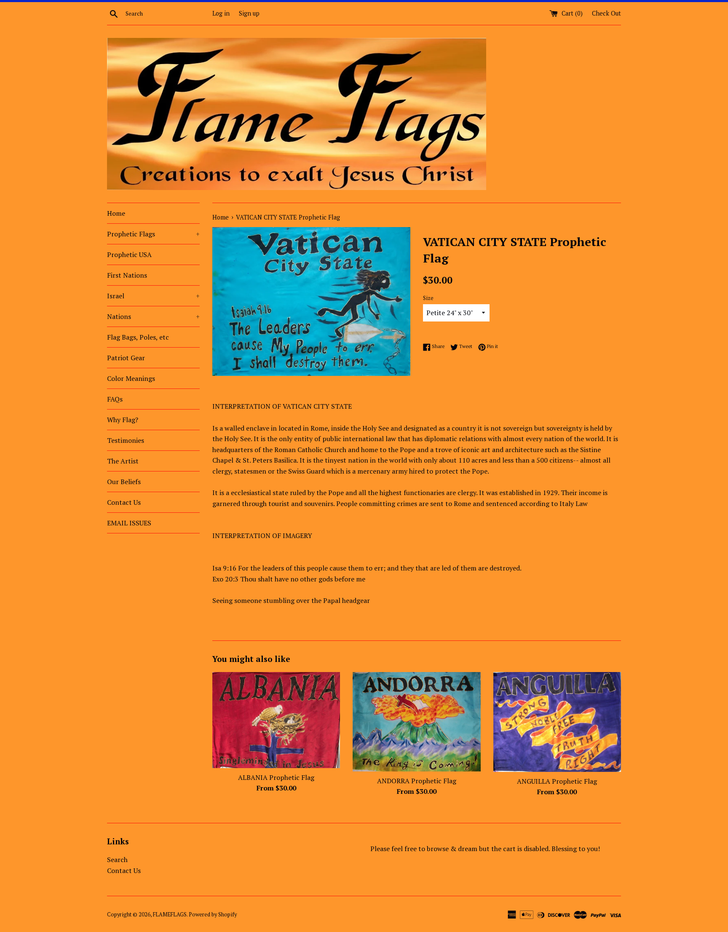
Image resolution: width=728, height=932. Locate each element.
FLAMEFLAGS (170, 914)
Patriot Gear (126, 357)
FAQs (115, 399)
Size (428, 298)
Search (117, 859)
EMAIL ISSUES (129, 523)
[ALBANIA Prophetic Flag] (276, 720)
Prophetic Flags (153, 233)
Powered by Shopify (213, 914)
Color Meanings (131, 378)
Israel (153, 295)
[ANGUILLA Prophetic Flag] (557, 722)
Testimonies (125, 440)
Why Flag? (122, 419)
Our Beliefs (124, 481)
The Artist (123, 461)
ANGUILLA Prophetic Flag (557, 781)
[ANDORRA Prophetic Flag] (416, 721)
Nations (153, 316)
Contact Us (124, 502)
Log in (221, 13)
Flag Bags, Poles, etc (138, 337)
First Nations (127, 275)
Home (116, 213)
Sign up (249, 13)
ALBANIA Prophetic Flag (276, 777)
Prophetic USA (129, 254)
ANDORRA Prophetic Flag (416, 780)
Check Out (606, 13)
